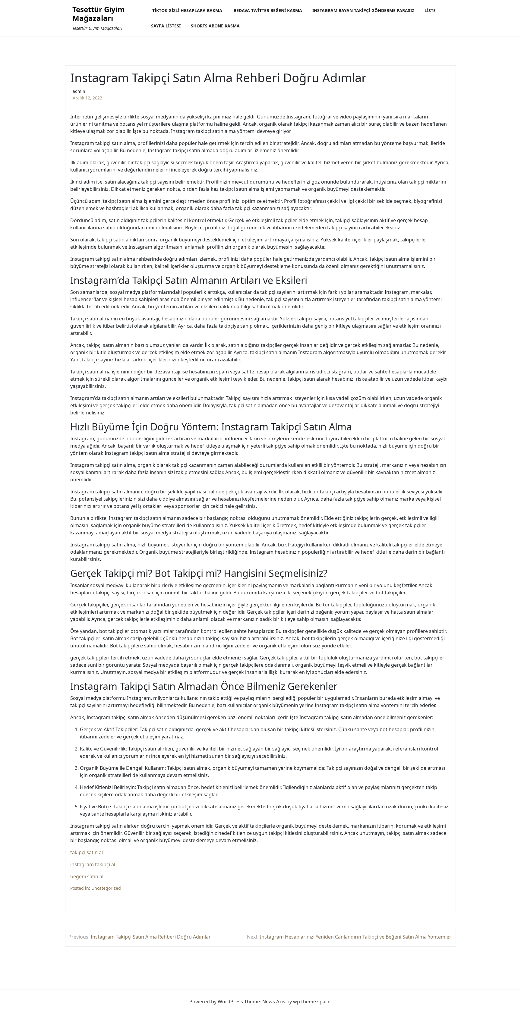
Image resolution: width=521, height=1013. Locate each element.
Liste (430, 10)
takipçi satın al (86, 852)
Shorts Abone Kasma (215, 26)
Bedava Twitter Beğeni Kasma (268, 10)
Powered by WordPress (216, 1001)
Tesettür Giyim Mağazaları (98, 14)
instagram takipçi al (92, 864)
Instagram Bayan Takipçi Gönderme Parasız (363, 10)
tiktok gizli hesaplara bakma (187, 10)
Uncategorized (106, 888)
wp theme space (311, 1001)
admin (79, 91)
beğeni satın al (86, 876)
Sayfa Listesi (166, 26)
